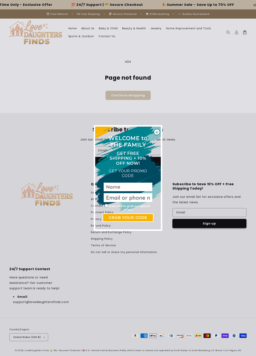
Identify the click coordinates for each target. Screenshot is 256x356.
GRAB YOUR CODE (128, 217)
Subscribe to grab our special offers (129, 208)
